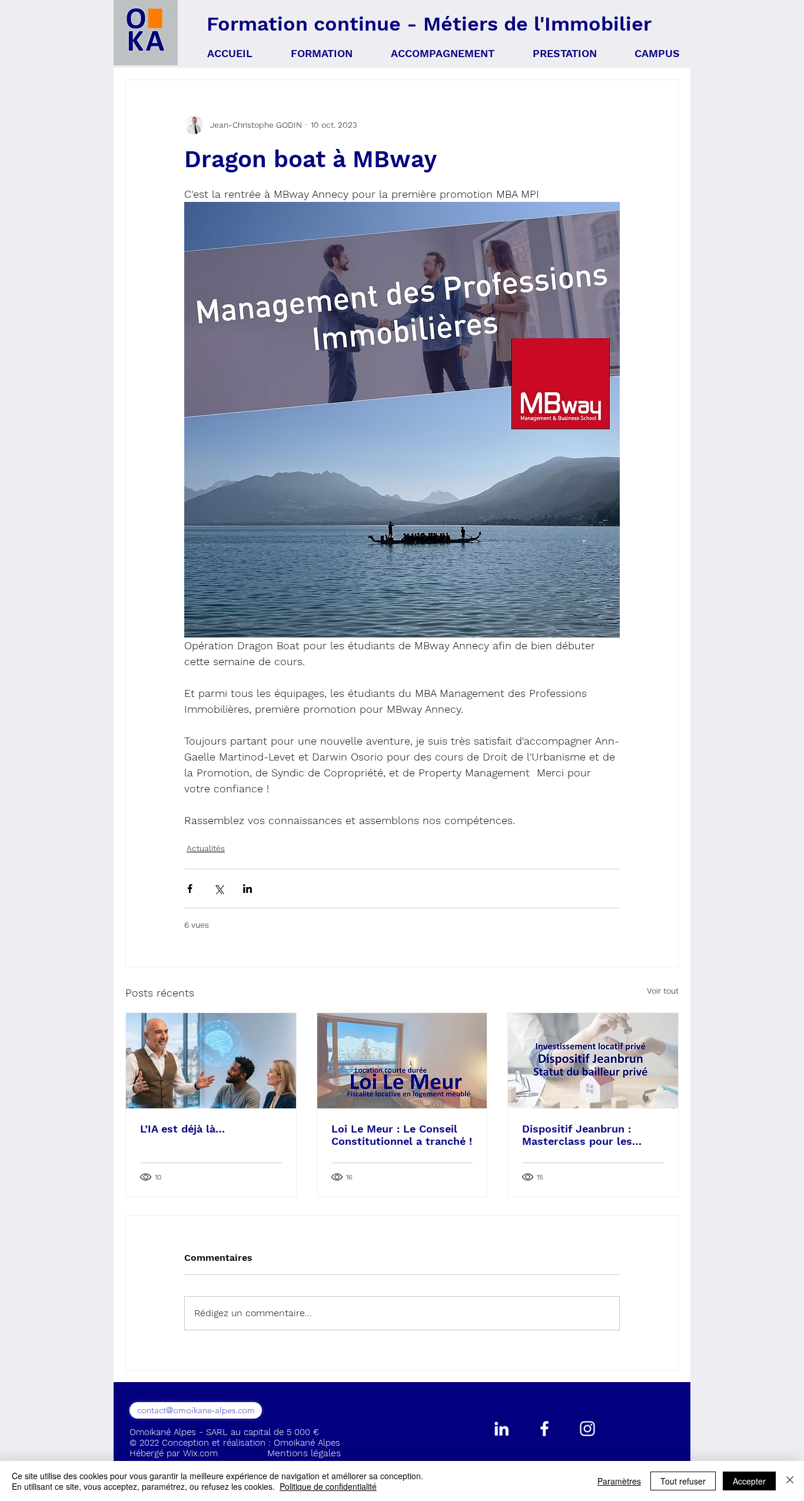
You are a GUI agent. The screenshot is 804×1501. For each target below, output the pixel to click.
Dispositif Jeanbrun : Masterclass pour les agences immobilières (578, 1135)
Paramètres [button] (619, 1481)
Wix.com (200, 1453)
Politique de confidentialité (328, 1486)
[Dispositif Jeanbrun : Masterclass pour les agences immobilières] (593, 1060)
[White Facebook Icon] (544, 1429)
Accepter (749, 1481)
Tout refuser (683, 1481)
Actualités (206, 848)
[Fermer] (790, 1481)
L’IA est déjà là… (182, 1129)
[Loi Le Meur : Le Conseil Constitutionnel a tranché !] (402, 1060)
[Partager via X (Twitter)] (218, 888)
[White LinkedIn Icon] (501, 1429)
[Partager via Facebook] (189, 888)
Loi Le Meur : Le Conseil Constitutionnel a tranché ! (401, 1135)
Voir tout (663, 990)
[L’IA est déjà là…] (211, 1060)
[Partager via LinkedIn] (247, 888)
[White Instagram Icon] (587, 1429)
